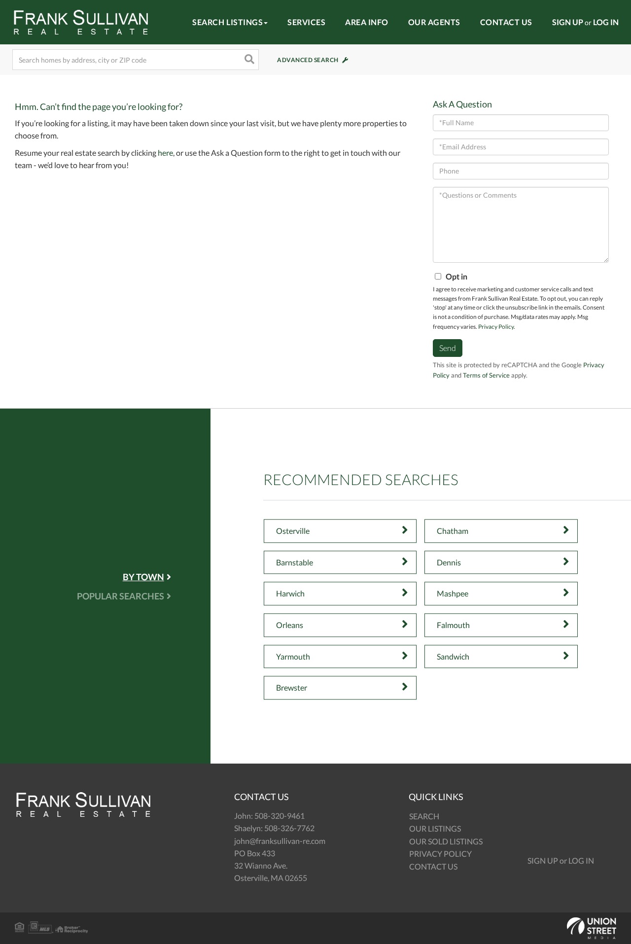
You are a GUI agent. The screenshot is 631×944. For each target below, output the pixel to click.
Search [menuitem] (424, 816)
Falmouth (453, 624)
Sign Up (542, 860)
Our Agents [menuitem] (434, 22)
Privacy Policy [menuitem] (440, 853)
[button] (248, 60)
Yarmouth (293, 656)
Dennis (449, 562)
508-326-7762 (289, 828)
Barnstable (294, 562)
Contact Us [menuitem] (506, 22)
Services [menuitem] (306, 22)
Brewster (291, 687)
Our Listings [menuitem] (435, 828)
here (165, 152)
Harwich (290, 593)
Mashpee (452, 593)
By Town (143, 576)
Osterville (293, 530)
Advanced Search (308, 60)
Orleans (289, 624)
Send (447, 347)
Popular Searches (120, 596)
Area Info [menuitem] (366, 22)
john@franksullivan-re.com (279, 840)
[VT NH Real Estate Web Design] (315, 928)
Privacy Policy (496, 326)
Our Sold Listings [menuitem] (446, 841)
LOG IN (606, 22)
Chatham (452, 530)
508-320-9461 (279, 815)
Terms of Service (486, 375)
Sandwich (453, 656)
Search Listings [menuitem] (227, 22)
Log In (581, 860)
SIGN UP (567, 22)
